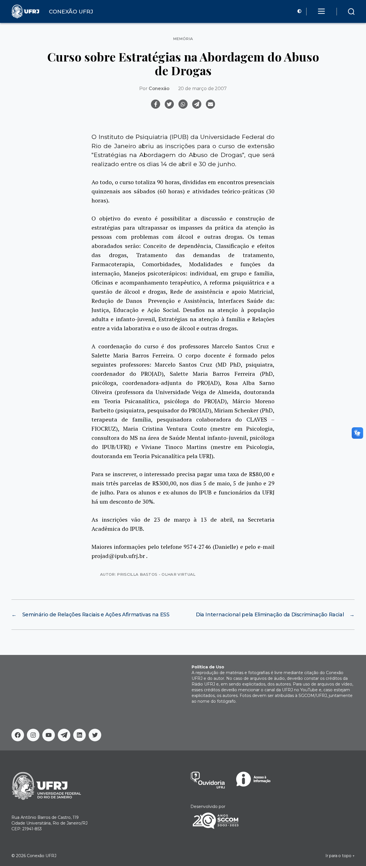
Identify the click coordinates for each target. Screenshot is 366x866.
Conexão (159, 88)
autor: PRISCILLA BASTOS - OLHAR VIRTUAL (148, 574)
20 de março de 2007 (202, 88)
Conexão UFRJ (41, 855)
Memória (183, 39)
